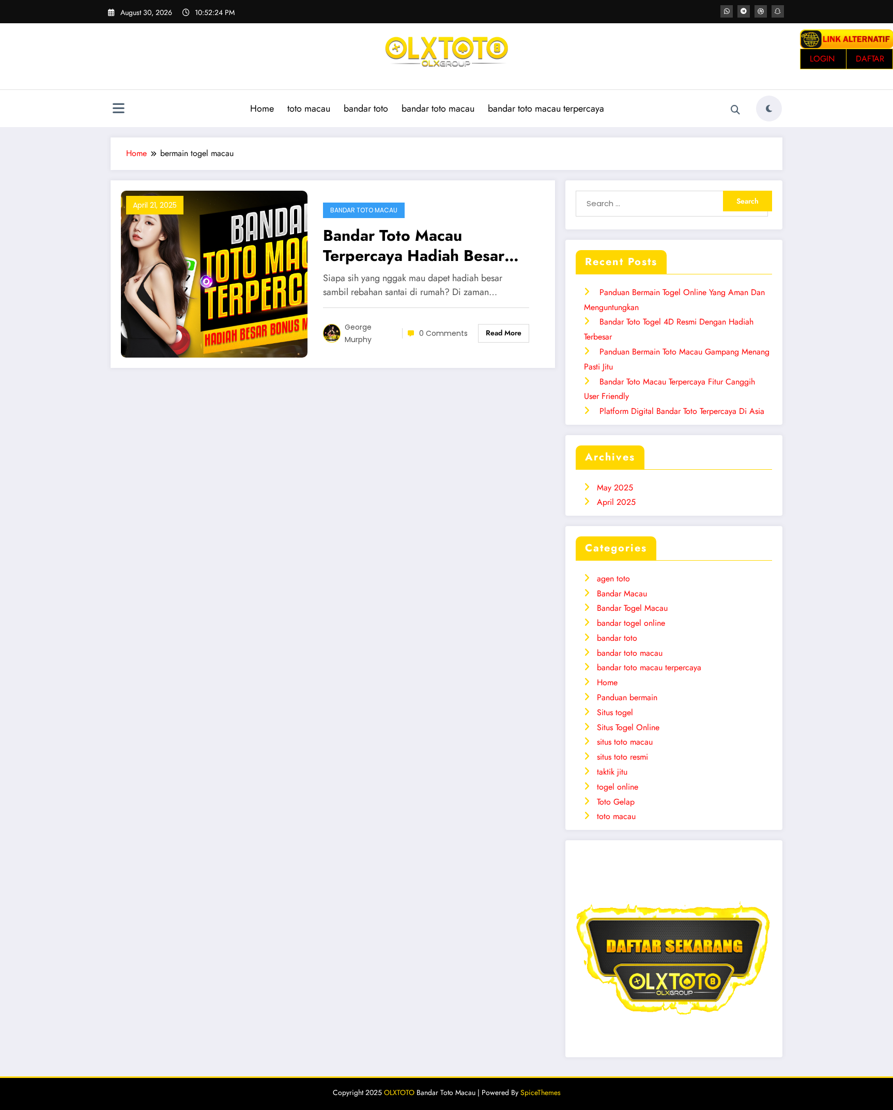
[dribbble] (761, 11)
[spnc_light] (769, 108)
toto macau (308, 108)
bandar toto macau (438, 108)
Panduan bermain (627, 697)
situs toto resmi (622, 757)
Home (262, 108)
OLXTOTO (399, 1092)
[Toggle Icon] (118, 109)
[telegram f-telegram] (743, 11)
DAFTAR (870, 59)
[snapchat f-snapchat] (778, 11)
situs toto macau (625, 742)
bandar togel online (631, 623)
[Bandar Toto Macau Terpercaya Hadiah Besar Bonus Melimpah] (214, 273)
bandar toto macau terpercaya (546, 108)
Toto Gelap (616, 802)
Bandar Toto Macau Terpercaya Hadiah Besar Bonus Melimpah (413, 245)
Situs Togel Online (628, 727)
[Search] (735, 110)
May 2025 (615, 488)
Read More (503, 333)
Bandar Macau (622, 593)
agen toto (613, 578)
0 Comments (443, 333)
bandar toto (366, 108)
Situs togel (615, 712)
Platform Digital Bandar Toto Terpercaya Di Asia (681, 411)
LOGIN (822, 59)
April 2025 (616, 502)
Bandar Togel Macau (632, 608)
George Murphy (358, 333)
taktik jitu (612, 772)
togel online (617, 787)
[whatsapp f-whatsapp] (726, 11)
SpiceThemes (540, 1092)
